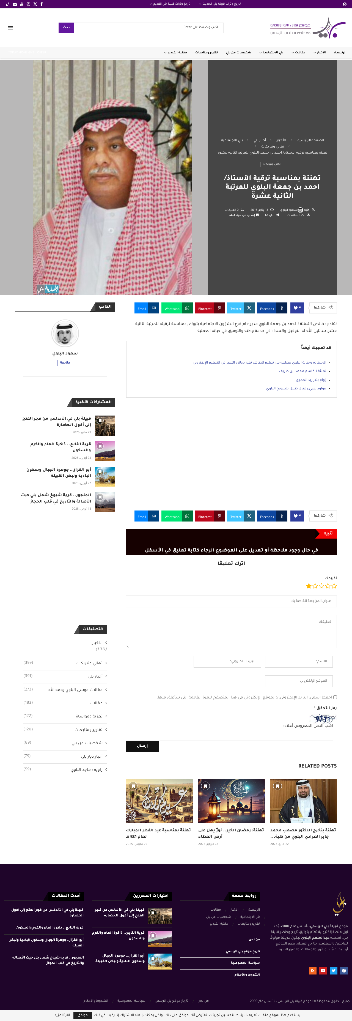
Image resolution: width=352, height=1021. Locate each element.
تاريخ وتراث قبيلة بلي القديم (172, 4)
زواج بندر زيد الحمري (311, 380)
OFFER (41, 52)
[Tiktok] (8, 4)
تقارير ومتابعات (206, 52)
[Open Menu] (10, 27)
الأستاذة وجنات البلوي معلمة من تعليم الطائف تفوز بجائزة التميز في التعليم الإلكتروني (259, 363)
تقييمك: (330, 578)
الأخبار (321, 52)
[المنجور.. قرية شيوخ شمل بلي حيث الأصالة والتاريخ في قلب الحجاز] (105, 502)
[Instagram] (28, 4)
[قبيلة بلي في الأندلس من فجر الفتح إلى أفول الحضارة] (105, 426)
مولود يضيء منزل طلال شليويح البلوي (296, 389)
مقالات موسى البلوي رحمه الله (63, 690)
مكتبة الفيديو (177, 52)
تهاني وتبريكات (272, 147)
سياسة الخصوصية (245, 963)
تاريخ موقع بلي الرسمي (243, 951)
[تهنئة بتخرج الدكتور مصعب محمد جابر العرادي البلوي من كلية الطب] (303, 801)
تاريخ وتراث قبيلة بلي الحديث (221, 4)
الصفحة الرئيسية (311, 141)
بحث (66, 28)
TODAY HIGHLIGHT (21, 52)
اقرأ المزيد (62, 1015)
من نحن (254, 939)
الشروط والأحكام (247, 975)
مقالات (300, 52)
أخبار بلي (260, 141)
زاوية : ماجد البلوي (63, 770)
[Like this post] (296, 308)
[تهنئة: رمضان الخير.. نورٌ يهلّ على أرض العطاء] (231, 801)
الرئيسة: (340, 52)
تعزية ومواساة (63, 716)
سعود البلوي (288, 210)
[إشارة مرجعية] (133, 786)
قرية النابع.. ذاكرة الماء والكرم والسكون (50, 928)
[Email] (15, 4)
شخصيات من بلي (238, 52)
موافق (83, 1015)
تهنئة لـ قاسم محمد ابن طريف (302, 371)
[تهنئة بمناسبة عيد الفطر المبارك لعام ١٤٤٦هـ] (159, 801)
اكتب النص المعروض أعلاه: (308, 726)
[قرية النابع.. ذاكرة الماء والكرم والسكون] (105, 451)
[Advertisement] (231, 458)
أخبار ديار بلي (63, 756)
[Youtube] (22, 4)
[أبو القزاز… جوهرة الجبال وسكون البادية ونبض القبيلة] (105, 477)
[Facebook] (41, 4)
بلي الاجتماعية (273, 52)
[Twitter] (35, 4)
